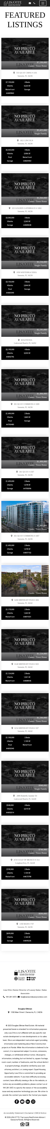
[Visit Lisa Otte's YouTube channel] (22, 1101)
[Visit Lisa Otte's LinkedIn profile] (27, 1101)
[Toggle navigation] (42, 3)
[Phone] (34, 3)
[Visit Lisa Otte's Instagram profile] (33, 1101)
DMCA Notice (40, 1113)
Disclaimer (29, 1113)
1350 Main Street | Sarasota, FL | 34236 (26, 1012)
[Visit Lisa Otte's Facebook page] (17, 1101)
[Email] (30, 3)
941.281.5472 (11, 997)
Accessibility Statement (14, 1113)
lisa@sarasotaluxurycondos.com (33, 997)
